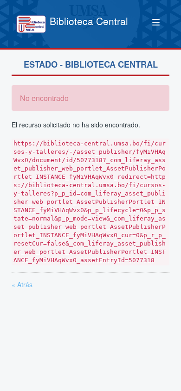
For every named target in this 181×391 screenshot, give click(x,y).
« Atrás (22, 284)
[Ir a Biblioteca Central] (31, 24)
